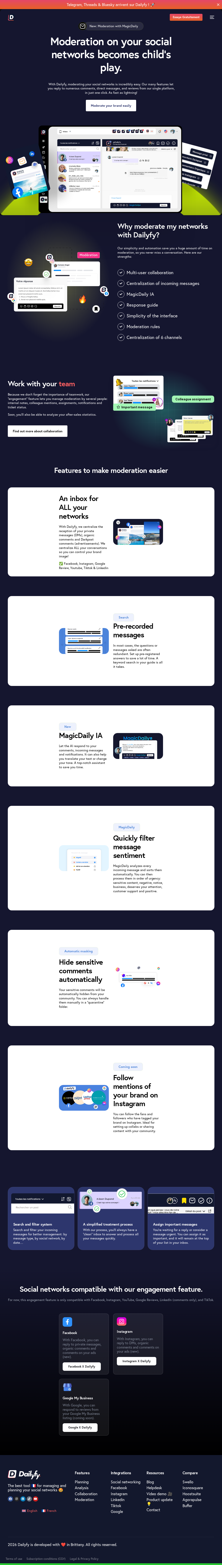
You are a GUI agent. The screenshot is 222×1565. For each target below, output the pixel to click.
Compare (190, 1472)
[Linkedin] (23, 1498)
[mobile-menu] (210, 17)
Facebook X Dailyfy (81, 1366)
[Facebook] (10, 1498)
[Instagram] (16, 1498)
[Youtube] (35, 1498)
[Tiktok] (29, 1498)
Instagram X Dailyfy (136, 1361)
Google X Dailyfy (80, 1427)
